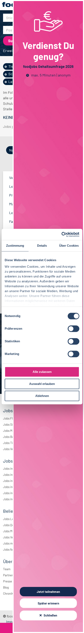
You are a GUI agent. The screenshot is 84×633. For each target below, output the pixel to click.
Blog (6, 587)
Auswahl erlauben (42, 384)
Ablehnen (42, 396)
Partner (8, 575)
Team (6, 569)
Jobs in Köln (11, 487)
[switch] (73, 328)
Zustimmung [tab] (15, 245)
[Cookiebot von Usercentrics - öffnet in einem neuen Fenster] (61, 234)
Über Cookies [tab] (69, 245)
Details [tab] (42, 245)
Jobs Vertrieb (12, 537)
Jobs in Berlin (12, 468)
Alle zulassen (42, 371)
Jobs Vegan (10, 449)
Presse (7, 581)
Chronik (8, 593)
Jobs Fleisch (11, 418)
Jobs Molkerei (12, 430)
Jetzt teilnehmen (48, 591)
